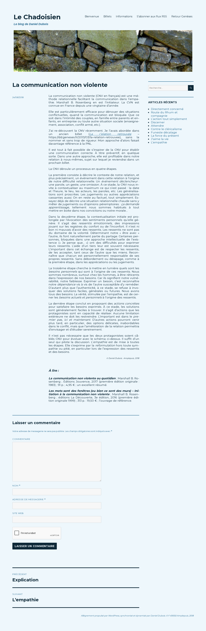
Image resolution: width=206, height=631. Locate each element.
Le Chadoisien (37, 17)
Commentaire (21, 439)
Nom (16, 485)
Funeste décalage (164, 132)
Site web (18, 513)
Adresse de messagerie (29, 499)
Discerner (158, 122)
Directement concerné (167, 109)
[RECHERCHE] (191, 88)
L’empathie (159, 142)
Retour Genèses (181, 16)
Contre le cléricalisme (166, 129)
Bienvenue (92, 16)
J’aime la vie (160, 139)
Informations (124, 16)
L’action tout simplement (169, 119)
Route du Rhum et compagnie (164, 114)
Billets (107, 16)
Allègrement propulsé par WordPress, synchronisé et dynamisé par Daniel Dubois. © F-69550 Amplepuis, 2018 (137, 615)
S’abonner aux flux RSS (152, 16)
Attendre (157, 125)
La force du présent (165, 135)
